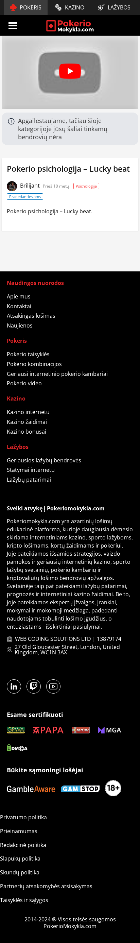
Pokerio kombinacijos (34, 364)
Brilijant (30, 185)
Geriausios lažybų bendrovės (44, 460)
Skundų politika (19, 872)
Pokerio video (24, 383)
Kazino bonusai (26, 431)
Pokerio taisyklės (28, 354)
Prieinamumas (18, 831)
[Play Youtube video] (70, 71)
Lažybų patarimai (29, 479)
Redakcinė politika (23, 845)
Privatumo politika (23, 817)
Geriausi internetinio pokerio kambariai (57, 374)
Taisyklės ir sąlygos (24, 900)
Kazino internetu (28, 412)
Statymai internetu (31, 470)
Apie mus (19, 296)
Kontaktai (19, 306)
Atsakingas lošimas (31, 315)
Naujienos (20, 325)
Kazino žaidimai (27, 422)
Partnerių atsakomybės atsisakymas (46, 886)
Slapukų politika (20, 858)
